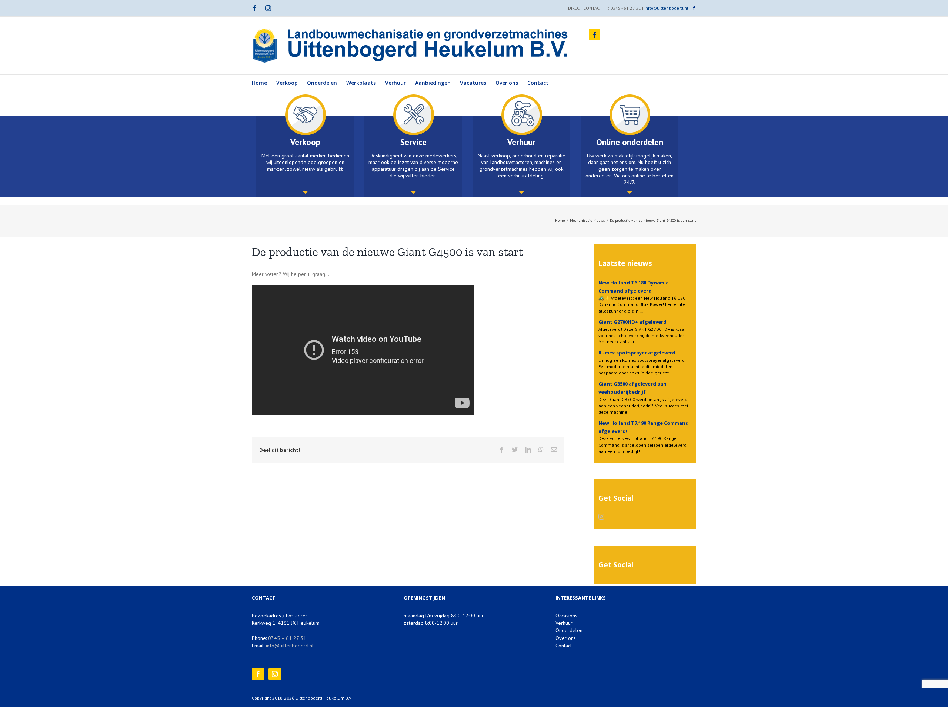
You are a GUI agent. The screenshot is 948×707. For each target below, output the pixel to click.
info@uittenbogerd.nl (666, 8)
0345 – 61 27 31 (287, 638)
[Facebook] (258, 674)
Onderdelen (569, 630)
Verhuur (564, 623)
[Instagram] (601, 517)
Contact (563, 645)
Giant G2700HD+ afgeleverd (632, 322)
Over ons (565, 638)
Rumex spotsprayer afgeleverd (636, 352)
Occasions (566, 615)
